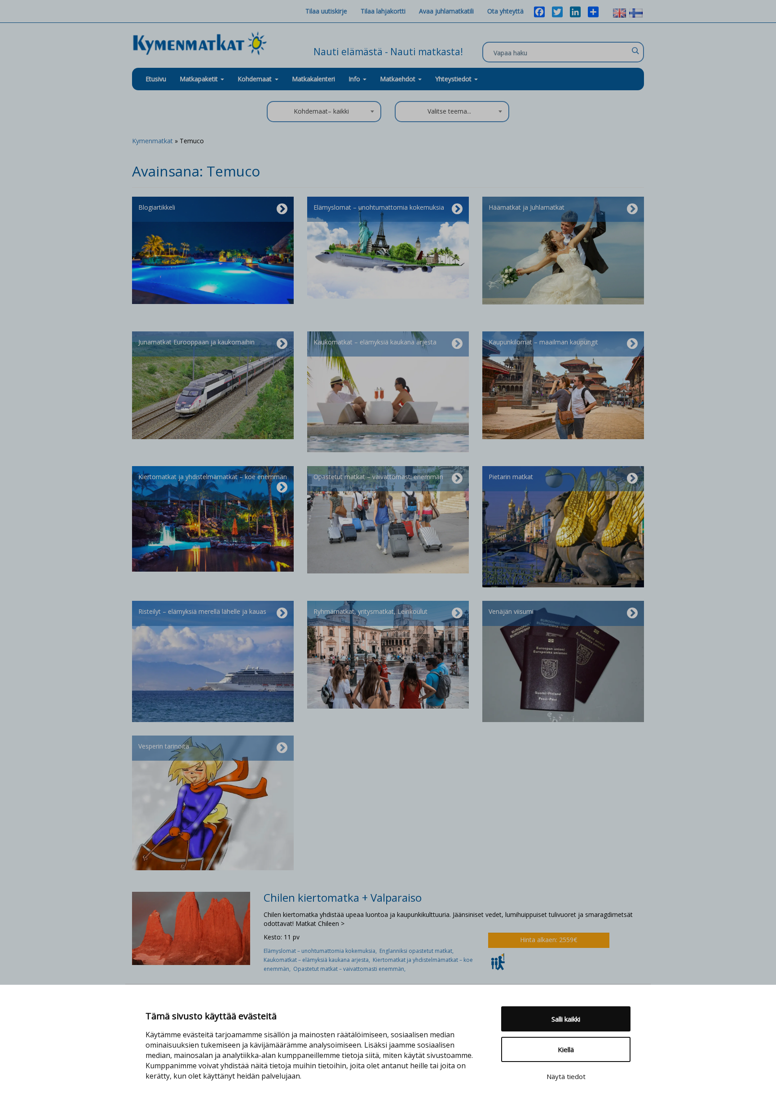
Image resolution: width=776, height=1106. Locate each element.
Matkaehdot (398, 79)
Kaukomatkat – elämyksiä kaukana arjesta (374, 342)
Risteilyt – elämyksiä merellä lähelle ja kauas (202, 611)
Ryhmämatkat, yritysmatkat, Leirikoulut (370, 611)
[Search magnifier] (634, 50)
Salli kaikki (565, 1018)
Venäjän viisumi (511, 611)
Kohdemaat (255, 79)
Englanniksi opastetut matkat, (417, 951)
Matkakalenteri (313, 79)
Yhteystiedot (454, 79)
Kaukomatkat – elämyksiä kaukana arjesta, (318, 960)
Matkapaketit (200, 79)
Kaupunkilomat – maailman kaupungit (543, 342)
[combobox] (324, 111)
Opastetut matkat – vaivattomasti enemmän (378, 476)
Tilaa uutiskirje (326, 11)
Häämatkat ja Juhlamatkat (526, 207)
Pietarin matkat (511, 476)
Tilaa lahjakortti (383, 11)
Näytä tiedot (566, 1076)
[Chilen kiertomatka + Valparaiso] (191, 927)
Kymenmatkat (152, 141)
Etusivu (156, 79)
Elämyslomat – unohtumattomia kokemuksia (378, 207)
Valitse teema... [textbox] (449, 111)
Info (355, 79)
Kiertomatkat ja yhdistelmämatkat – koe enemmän (212, 476)
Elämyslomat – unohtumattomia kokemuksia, (321, 951)
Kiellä (566, 1049)
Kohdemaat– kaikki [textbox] (321, 111)
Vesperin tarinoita (163, 746)
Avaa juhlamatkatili (446, 11)
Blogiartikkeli (156, 207)
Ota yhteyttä (505, 11)
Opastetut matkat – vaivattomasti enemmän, (350, 969)
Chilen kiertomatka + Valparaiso (343, 897)
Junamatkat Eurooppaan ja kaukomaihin (196, 342)
